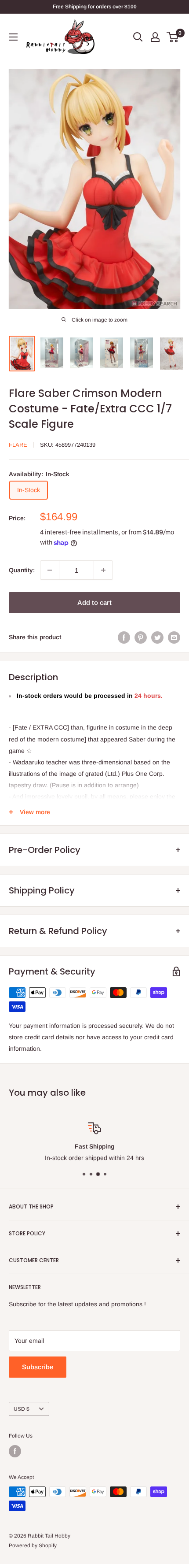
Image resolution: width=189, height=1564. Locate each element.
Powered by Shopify (33, 1545)
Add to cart (94, 602)
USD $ (21, 1409)
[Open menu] (13, 37)
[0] (172, 37)
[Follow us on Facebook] (15, 1451)
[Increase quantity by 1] (103, 570)
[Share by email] (174, 637)
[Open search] (138, 37)
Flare (18, 444)
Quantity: (22, 570)
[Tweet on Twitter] (157, 637)
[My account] (155, 37)
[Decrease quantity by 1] (49, 570)
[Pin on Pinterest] (140, 637)
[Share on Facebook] (124, 637)
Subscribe (37, 1367)
